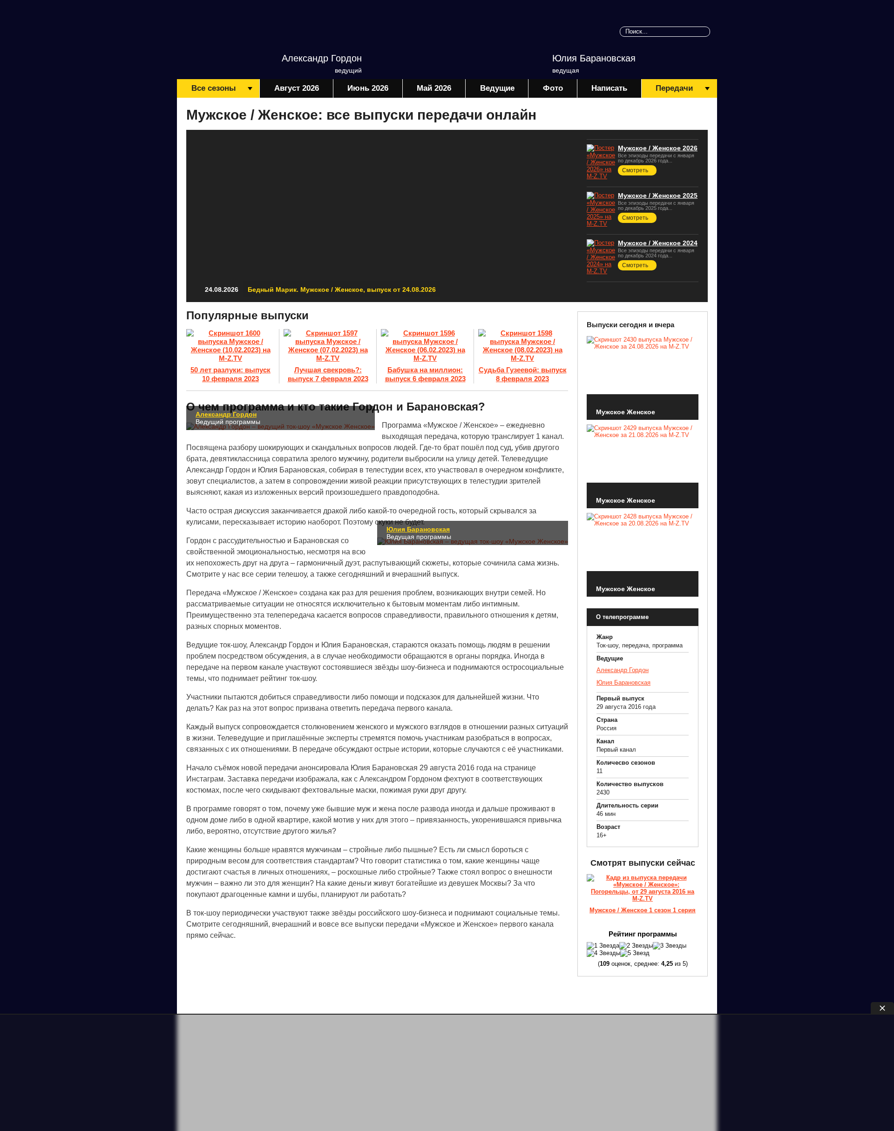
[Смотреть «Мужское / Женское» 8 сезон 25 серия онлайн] (522, 346)
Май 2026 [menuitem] (434, 88)
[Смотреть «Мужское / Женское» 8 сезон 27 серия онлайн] (230, 346)
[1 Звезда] (603, 945)
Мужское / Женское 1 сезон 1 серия (642, 910)
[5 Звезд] (635, 953)
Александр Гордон (322, 58)
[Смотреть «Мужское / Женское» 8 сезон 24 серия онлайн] (328, 346)
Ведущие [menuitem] (497, 88)
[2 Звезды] (636, 945)
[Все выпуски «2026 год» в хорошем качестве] (601, 161)
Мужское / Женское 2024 (658, 243)
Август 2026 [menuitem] (296, 88)
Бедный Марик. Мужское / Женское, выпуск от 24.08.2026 (342, 289)
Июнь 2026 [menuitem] (367, 88)
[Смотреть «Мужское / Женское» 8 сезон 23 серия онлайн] (425, 346)
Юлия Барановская (594, 58)
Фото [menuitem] (553, 88)
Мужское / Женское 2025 (658, 195)
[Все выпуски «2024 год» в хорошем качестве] (601, 256)
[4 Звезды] (603, 953)
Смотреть (635, 170)
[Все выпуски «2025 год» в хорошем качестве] (601, 208)
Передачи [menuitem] (674, 88)
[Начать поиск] (705, 32)
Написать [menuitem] (609, 88)
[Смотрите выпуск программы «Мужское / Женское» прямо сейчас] (642, 889)
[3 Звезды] (669, 945)
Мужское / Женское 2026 (658, 148)
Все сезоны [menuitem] (213, 88)
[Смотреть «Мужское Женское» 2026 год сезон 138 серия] (381, 216)
